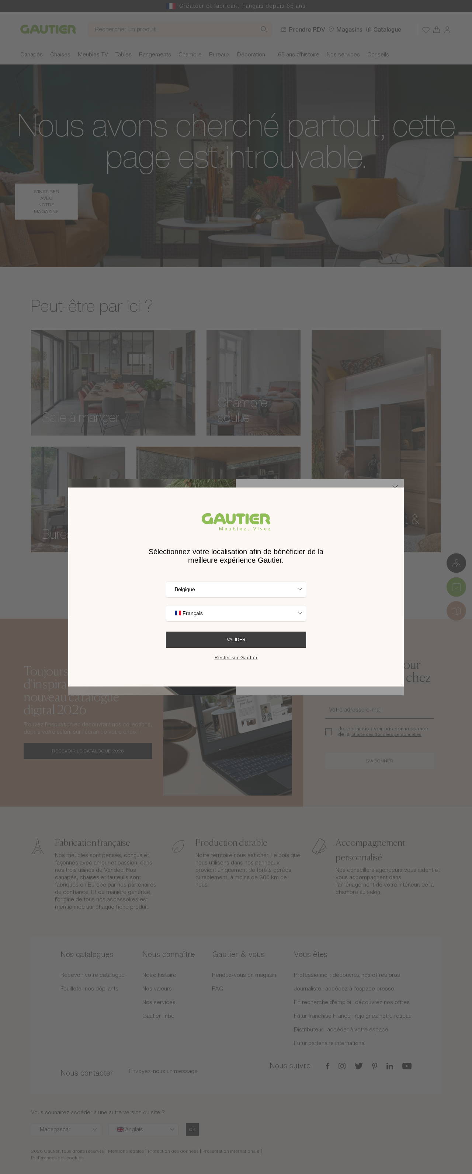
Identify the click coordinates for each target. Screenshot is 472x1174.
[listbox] (236, 589)
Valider (236, 639)
